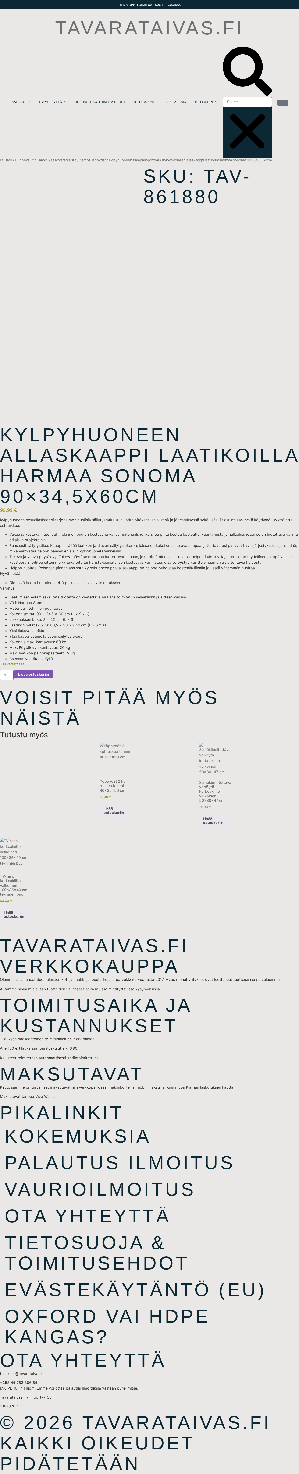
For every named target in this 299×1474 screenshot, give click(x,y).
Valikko (18, 102)
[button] (247, 72)
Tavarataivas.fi (149, 28)
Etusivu (6, 160)
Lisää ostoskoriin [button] (113, 810)
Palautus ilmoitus (120, 1162)
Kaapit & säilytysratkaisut (56, 160)
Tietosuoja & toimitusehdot (100, 102)
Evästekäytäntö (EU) (136, 1289)
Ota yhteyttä (50, 102)
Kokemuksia (175, 102)
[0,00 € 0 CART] (282, 103)
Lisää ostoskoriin (33, 674)
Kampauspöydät (92, 160)
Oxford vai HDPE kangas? (107, 1326)
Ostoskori (203, 102)
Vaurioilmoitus (100, 1189)
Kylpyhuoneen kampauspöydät (134, 160)
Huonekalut (24, 160)
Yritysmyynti (145, 102)
